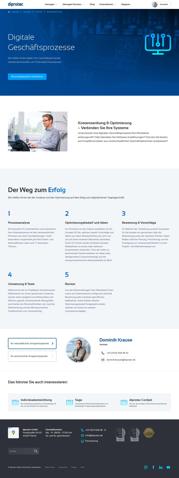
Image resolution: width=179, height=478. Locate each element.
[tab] (32, 343)
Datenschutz (50, 467)
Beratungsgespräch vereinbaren (27, 76)
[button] (52, 4)
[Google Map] (13, 432)
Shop (92, 4)
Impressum (63, 467)
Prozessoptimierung (54, 12)
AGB (82, 467)
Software (38, 12)
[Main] (15, 4)
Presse (73, 467)
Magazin (125, 4)
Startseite (15, 12)
